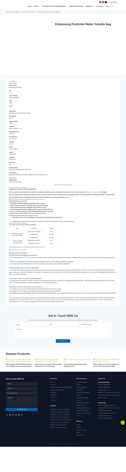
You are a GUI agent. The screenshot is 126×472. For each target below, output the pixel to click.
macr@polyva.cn (107, 415)
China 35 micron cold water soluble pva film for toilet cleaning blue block (106, 365)
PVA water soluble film (31, 257)
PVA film (19, 128)
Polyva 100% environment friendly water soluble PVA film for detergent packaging (48, 365)
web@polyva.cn (106, 387)
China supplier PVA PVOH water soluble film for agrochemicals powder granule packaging (19, 365)
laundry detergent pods (93, 192)
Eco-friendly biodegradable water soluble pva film (75, 365)
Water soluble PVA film (28, 12)
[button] (109, 6)
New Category (16, 12)
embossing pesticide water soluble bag (48, 12)
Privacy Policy (74, 444)
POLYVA (8, 12)
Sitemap (66, 444)
